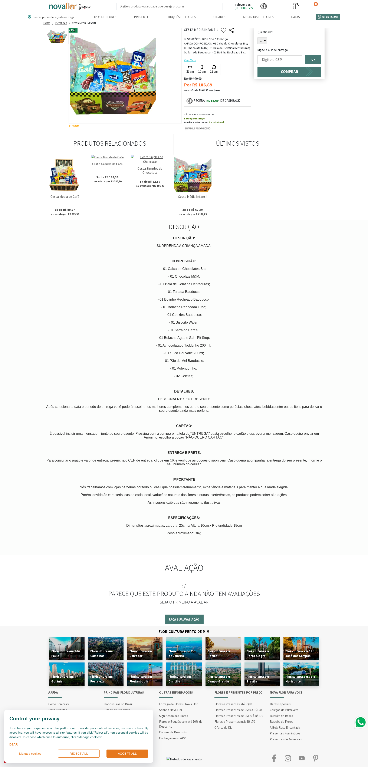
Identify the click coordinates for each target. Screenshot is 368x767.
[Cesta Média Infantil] (192, 173)
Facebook (274, 758)
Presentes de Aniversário (286, 739)
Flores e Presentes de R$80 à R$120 (238, 710)
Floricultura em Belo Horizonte (300, 679)
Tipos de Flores (104, 17)
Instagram (288, 758)
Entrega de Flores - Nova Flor (178, 704)
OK (313, 60)
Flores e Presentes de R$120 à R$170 (238, 716)
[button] (263, 6)
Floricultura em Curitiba (179, 679)
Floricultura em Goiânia (62, 679)
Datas (295, 17)
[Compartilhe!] (231, 30)
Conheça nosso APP (172, 738)
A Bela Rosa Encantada (285, 727)
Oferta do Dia (223, 727)
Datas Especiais (280, 704)
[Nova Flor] (70, 6)
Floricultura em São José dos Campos (300, 653)
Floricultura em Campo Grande (219, 679)
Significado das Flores (173, 716)
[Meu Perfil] (279, 6)
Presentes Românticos (285, 733)
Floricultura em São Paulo (65, 653)
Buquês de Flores (182, 17)
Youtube (302, 758)
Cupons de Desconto (173, 732)
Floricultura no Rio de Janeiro (182, 653)
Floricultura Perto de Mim (184, 631)
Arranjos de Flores (258, 17)
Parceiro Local (216, 122)
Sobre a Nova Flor (170, 710)
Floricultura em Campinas (101, 653)
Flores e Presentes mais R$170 (234, 722)
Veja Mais (190, 60)
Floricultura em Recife (219, 653)
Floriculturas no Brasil (118, 704)
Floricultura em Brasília (258, 679)
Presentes (142, 17)
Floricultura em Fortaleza (101, 679)
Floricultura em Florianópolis (140, 679)
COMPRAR (289, 71)
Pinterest (315, 758)
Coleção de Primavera (284, 710)
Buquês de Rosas (281, 716)
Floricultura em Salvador (140, 653)
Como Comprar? (58, 704)
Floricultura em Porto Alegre (258, 653)
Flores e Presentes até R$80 (233, 704)
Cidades (219, 17)
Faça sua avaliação (184, 619)
